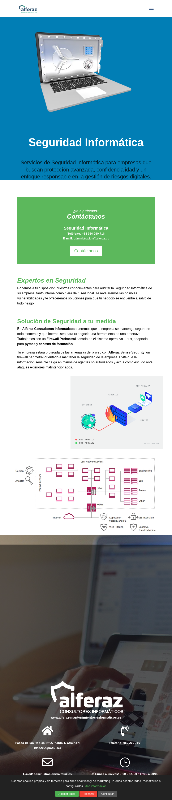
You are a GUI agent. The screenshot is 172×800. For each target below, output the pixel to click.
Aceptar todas (67, 793)
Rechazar (88, 793)
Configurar (107, 793)
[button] (124, 774)
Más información (96, 786)
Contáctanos (86, 251)
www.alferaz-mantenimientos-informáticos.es (86, 717)
